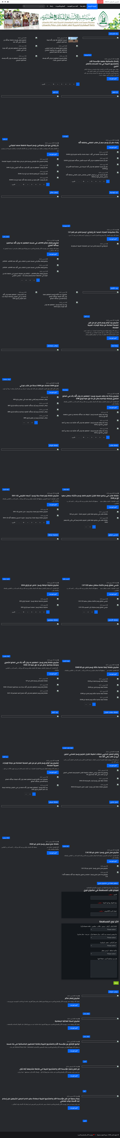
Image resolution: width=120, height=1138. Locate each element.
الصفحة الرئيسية (92, 6)
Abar (116, 59)
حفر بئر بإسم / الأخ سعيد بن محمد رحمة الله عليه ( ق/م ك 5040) (28, 180)
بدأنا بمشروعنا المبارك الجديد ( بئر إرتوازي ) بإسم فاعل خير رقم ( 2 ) (93, 232)
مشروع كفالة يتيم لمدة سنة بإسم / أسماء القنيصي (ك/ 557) (35, 495)
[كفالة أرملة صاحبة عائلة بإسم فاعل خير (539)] (118, 691)
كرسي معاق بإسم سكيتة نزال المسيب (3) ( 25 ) (93, 607)
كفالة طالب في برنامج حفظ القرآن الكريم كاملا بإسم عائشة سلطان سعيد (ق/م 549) (90, 497)
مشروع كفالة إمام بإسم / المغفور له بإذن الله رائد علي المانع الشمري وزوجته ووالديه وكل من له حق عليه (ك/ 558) (31, 663)
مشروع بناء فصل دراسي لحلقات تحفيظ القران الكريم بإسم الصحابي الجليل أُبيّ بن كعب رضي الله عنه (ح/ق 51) (85, 773)
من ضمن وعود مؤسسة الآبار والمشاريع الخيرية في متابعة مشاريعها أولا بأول (50, 1069)
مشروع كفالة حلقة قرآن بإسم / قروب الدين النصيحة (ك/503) (89, 787)
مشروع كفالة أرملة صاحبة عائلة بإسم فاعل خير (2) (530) (97, 667)
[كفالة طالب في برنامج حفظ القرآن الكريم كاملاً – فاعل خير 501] (118, 512)
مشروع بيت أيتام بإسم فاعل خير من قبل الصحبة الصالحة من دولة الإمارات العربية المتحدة (103, 325)
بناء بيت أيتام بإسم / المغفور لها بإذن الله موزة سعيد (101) (56, 305)
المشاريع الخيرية (61, 6)
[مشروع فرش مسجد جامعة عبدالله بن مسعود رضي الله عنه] (36, 38)
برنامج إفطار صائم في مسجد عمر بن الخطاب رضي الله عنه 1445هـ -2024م (25, 261)
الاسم (112, 894)
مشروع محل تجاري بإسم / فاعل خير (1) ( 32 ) (94, 868)
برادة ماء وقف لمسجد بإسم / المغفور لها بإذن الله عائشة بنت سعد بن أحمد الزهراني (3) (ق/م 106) (85, 423)
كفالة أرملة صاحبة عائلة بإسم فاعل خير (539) (94, 693)
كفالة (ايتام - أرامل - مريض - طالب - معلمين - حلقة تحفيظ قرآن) (99, 926)
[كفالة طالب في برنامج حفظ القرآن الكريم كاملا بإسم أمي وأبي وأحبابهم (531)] (118, 518)
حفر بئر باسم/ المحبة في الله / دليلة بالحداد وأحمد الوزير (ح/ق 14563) (87, 154)
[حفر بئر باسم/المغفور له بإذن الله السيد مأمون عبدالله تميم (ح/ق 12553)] (118, 158)
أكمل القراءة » (112, 78)
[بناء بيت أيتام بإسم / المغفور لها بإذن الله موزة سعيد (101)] (77, 302)
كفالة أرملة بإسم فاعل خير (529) (98, 687)
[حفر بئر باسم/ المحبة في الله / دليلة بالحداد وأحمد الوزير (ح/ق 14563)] (118, 152)
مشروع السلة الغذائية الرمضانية (67, 1021)
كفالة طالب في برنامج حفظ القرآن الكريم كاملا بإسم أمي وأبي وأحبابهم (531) (86, 521)
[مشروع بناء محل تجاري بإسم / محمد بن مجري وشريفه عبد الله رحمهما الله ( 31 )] (118, 872)
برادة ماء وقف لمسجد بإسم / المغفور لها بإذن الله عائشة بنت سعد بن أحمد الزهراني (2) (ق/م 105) (85, 431)
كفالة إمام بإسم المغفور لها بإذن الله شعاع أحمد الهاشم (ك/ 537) (27, 693)
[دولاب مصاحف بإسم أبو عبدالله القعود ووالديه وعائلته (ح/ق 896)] (58, 409)
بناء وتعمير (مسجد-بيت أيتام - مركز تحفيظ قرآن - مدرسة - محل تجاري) (97, 934)
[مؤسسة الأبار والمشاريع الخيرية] (60, 19)
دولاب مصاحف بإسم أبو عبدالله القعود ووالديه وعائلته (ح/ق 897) (28, 405)
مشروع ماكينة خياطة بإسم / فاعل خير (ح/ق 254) (40, 585)
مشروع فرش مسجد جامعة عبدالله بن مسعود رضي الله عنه (15, 41)
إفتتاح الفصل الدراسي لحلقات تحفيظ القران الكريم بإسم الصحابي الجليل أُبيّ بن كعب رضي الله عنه (91, 755)
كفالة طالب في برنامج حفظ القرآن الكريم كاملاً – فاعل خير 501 (89, 514)
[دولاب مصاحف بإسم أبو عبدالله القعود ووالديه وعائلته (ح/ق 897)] (58, 403)
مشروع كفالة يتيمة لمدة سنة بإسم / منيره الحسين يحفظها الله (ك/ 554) (25, 517)
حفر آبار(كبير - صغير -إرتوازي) (108, 942)
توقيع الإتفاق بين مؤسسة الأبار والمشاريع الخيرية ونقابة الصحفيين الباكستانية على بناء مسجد (43, 1044)
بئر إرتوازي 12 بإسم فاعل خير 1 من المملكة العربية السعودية (89, 246)
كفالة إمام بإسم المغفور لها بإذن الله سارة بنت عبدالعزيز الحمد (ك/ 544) (25, 687)
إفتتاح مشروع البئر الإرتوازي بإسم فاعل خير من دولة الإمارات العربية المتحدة (25, 161)
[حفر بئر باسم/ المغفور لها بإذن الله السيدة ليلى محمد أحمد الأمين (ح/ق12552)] (118, 164)
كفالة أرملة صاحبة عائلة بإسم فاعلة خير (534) (94, 699)
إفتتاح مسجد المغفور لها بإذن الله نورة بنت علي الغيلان (14, 49)
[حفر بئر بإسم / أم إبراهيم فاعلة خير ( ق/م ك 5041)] (58, 171)
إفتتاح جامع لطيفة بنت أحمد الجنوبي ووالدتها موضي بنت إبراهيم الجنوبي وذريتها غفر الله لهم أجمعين (56, 50)
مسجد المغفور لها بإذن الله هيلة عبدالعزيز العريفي (57, 41)
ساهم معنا (82, 6)
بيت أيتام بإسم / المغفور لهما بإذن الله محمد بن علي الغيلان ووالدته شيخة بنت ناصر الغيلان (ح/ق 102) (14, 296)
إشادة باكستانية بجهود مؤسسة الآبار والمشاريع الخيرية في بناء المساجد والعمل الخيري (102, 64)
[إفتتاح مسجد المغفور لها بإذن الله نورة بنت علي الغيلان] (36, 46)
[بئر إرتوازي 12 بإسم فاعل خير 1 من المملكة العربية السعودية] (118, 244)
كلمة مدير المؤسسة (72, 6)
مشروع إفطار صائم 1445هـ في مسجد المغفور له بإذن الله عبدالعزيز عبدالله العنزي (33, 244)
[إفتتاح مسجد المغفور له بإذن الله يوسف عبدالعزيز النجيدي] (36, 56)
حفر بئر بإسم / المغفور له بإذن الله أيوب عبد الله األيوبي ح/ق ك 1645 (27, 167)
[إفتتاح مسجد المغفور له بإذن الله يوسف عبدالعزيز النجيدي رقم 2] (77, 56)
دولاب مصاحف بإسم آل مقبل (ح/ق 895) (36, 418)
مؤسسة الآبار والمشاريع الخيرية (85, 1135)
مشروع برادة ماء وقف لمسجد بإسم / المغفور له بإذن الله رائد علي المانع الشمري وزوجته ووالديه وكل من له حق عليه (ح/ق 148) (91, 397)
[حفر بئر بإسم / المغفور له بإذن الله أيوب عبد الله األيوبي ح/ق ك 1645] (58, 165)
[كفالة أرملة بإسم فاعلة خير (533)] (118, 679)
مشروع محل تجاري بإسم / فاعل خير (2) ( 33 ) (102, 852)
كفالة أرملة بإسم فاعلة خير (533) (98, 681)
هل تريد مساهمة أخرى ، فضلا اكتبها (107, 958)
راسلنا (51, 6)
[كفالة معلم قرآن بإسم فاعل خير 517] (58, 678)
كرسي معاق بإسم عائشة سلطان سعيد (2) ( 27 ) (100, 585)
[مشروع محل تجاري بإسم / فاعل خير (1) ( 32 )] (118, 866)
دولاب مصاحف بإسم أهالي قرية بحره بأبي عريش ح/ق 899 (30, 399)
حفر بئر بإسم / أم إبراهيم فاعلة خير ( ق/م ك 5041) (33, 173)
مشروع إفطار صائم (72, 998)
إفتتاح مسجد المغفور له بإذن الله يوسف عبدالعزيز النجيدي (14, 59)
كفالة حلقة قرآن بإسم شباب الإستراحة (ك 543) (93, 780)
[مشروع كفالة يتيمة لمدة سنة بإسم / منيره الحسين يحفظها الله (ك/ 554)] (58, 515)
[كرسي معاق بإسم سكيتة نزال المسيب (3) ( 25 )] (118, 605)
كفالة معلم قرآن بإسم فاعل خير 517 (37, 680)
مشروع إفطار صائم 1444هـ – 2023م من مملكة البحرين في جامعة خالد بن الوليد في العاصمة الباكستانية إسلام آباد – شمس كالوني (25, 274)
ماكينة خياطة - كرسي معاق (109, 950)
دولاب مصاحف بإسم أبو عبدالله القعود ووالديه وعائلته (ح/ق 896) (28, 411)
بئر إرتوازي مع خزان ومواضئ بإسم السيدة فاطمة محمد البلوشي (34, 145)
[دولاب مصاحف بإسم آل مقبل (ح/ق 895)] (58, 416)
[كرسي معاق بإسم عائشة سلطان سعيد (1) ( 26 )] (118, 599)
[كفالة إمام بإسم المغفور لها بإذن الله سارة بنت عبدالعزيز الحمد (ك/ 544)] (58, 685)
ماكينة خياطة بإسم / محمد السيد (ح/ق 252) (34, 607)
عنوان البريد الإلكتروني (108, 911)
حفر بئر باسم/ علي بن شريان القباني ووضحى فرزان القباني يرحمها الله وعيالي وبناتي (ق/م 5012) (87, 175)
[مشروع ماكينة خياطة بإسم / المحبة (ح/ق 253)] (58, 599)
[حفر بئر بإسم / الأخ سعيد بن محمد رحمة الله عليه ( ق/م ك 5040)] (58, 178)
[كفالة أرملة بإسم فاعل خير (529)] (118, 685)
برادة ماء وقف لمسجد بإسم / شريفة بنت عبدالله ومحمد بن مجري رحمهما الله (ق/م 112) (85, 415)
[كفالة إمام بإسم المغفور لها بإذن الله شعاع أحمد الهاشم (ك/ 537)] (58, 691)
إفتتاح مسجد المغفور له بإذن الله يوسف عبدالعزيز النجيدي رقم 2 (54, 59)
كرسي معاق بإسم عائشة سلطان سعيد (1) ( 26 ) (93, 601)
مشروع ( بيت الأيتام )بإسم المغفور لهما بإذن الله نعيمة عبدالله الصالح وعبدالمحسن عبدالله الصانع (55, 296)
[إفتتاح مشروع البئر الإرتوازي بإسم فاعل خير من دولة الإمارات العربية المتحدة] (58, 159)
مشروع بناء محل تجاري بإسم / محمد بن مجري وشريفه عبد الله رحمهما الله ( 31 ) (85, 875)
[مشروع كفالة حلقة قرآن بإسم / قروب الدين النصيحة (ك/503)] (118, 785)
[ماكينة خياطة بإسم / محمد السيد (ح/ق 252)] (58, 605)
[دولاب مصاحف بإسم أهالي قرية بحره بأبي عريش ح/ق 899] (58, 397)
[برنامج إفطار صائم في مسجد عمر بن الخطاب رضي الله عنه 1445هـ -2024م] (58, 259)
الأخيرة (43, 84)
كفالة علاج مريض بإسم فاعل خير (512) (44, 844)
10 (53, 84)
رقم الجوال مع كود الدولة (107, 903)
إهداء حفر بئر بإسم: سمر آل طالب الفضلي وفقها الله (98, 142)
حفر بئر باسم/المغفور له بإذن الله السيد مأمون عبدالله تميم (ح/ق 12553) (86, 160)
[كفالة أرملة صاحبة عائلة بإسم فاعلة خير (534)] (118, 697)
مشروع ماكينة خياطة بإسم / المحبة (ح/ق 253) (33, 601)
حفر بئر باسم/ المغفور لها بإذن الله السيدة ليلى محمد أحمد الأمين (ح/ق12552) (87, 167)
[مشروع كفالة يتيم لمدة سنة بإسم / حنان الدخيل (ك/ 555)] (58, 509)
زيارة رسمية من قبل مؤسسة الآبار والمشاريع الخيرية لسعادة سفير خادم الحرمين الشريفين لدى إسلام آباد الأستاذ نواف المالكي (41, 1100)
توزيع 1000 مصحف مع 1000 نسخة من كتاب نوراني (39, 385)
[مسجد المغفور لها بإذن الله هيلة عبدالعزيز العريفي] (73, 39)
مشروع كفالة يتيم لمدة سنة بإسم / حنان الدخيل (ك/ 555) (30, 511)
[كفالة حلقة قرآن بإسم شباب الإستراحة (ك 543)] (118, 778)
